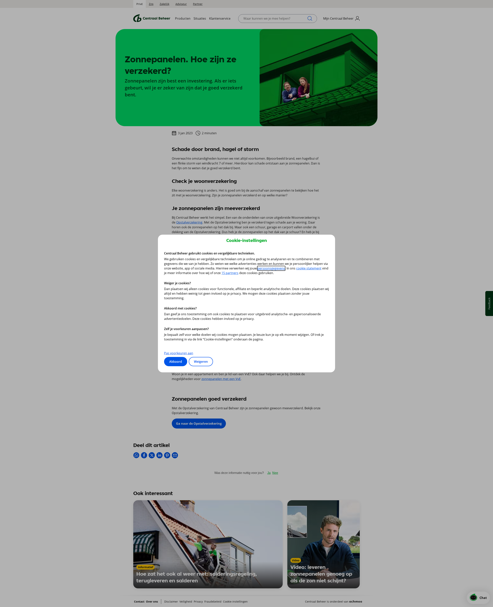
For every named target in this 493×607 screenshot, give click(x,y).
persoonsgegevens (271, 268)
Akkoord (175, 361)
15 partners (229, 273)
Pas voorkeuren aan (178, 353)
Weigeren (201, 361)
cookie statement (308, 268)
